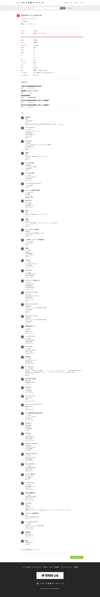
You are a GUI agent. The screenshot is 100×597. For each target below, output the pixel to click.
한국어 (81, 2)
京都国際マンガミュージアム (29, 91)
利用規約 (56, 567)
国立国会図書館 (25, 95)
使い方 (51, 567)
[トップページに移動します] (30, 3)
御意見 (76, 567)
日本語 (66, 2)
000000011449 (31, 97)
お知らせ (45, 567)
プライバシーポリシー (67, 567)
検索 (63, 8)
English (71, 2)
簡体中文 (77, 2)
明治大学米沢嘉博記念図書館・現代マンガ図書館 (34, 100)
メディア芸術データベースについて (32, 567)
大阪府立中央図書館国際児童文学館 (30, 86)
